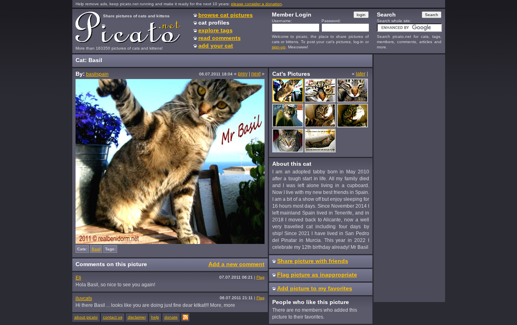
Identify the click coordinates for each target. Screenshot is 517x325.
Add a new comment (236, 264)
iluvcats (84, 298)
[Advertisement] (409, 178)
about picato (86, 317)
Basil (96, 249)
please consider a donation (256, 4)
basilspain (97, 74)
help (155, 317)
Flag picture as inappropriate (317, 274)
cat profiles (213, 22)
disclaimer (137, 317)
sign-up (279, 47)
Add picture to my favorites (314, 288)
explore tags (215, 30)
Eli (78, 278)
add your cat (215, 45)
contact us (112, 317)
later (361, 74)
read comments (219, 38)
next (256, 74)
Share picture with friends (312, 261)
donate (171, 317)
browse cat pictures (225, 15)
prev (243, 74)
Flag (260, 277)
